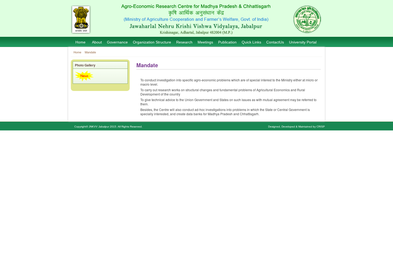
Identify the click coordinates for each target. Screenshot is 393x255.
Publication (227, 42)
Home (80, 42)
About (97, 42)
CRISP (321, 126)
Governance (117, 42)
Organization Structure (152, 42)
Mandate (90, 52)
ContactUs (275, 42)
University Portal (303, 42)
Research (184, 42)
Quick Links (251, 42)
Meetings (205, 42)
